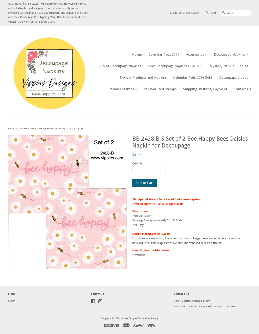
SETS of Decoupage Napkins (119, 66)
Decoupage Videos (233, 77)
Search (11, 301)
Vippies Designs (129, 318)
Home (137, 54)
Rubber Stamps (122, 89)
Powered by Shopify (148, 318)
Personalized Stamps (160, 89)
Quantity (137, 163)
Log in (173, 12)
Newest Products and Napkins (143, 77)
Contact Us (242, 89)
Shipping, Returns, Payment (205, 89)
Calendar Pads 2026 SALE (193, 77)
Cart (213, 12)
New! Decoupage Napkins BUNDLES (175, 66)
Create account (191, 12)
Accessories (195, 54)
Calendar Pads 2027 (163, 54)
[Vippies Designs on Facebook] (93, 302)
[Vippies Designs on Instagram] (100, 302)
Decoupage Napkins (230, 54)
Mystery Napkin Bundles (229, 66)
